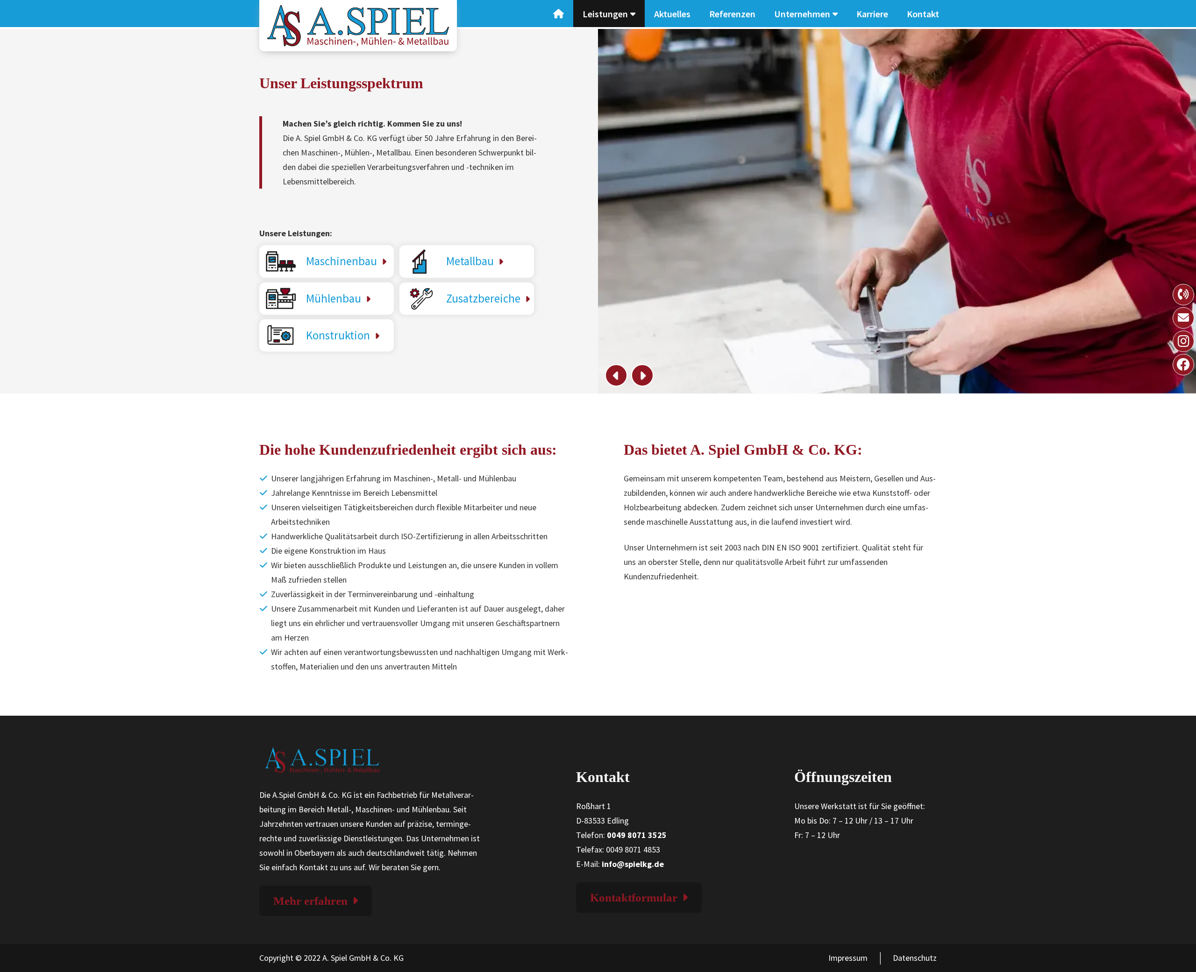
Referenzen (732, 14)
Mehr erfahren (310, 901)
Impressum (848, 957)
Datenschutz (915, 957)
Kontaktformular (633, 897)
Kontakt (923, 14)
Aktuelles (672, 14)
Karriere (872, 14)
